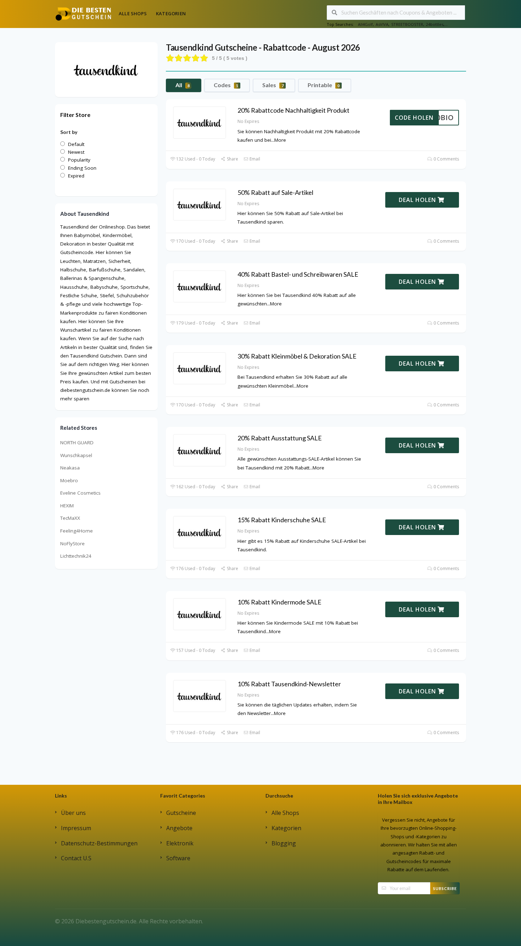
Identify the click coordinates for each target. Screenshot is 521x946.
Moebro (69, 480)
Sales (273, 84)
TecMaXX (70, 518)
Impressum (76, 828)
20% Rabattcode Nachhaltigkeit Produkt (293, 110)
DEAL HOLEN (418, 200)
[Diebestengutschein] (83, 13)
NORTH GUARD (77, 442)
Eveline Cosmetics (80, 493)
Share (232, 159)
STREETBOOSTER (407, 24)
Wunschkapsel (76, 455)
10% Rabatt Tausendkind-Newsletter (289, 684)
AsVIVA (382, 24)
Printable (324, 84)
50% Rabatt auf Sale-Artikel (275, 192)
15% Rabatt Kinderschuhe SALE (281, 520)
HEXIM (67, 505)
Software (178, 858)
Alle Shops (133, 13)
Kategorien (171, 13)
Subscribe (445, 888)
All (182, 84)
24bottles (434, 24)
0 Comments (445, 159)
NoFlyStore (72, 543)
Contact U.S (76, 858)
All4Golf (365, 24)
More (280, 140)
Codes (226, 84)
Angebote (179, 828)
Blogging (283, 843)
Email (254, 159)
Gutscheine (181, 813)
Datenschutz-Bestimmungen (99, 843)
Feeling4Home (76, 531)
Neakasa (70, 467)
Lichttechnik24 (75, 556)
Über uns (73, 813)
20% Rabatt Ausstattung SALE (279, 438)
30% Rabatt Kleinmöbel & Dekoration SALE (297, 356)
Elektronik (180, 843)
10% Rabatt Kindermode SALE (279, 602)
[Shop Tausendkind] (106, 69)
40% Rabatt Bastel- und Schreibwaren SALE (297, 274)
